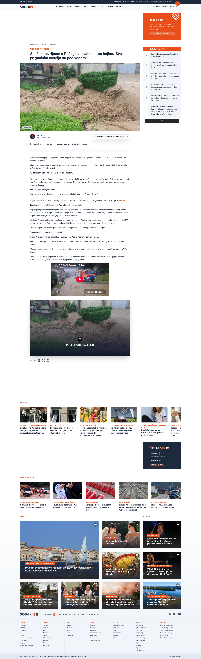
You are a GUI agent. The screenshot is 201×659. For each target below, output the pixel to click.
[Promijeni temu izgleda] (148, 7)
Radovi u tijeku (156, 460)
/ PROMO (24, 402)
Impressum (42, 656)
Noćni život (70, 628)
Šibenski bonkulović (166, 625)
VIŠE (162, 121)
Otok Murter (47, 638)
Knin (44, 630)
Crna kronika (24, 640)
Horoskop (139, 645)
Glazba (69, 630)
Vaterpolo (93, 635)
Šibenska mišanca (166, 638)
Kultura (101, 7)
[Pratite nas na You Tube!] (179, 614)
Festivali (69, 633)
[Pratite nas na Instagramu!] (174, 614)
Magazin (110, 7)
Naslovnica (34, 45)
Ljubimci (139, 648)
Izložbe (115, 635)
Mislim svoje (164, 635)
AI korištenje (82, 656)
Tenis (92, 638)
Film (114, 630)
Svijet (22, 635)
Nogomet (93, 625)
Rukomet (93, 630)
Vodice (45, 625)
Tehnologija (140, 633)
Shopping (139, 625)
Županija (77, 7)
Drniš (45, 633)
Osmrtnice (154, 453)
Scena (86, 7)
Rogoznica (46, 645)
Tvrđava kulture (118, 625)
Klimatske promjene (27, 645)
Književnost (117, 633)
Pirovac (45, 640)
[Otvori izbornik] (177, 3)
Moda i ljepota (141, 628)
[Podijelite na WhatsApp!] (48, 360)
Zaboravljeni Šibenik (166, 630)
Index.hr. (121, 200)
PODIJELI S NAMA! (162, 34)
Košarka (92, 628)
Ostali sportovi (95, 640)
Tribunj (45, 628)
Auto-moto (140, 635)
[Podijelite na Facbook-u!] (39, 360)
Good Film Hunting (166, 633)
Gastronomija (141, 638)
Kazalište (116, 628)
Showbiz (69, 625)
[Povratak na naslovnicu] (26, 6)
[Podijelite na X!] (43, 360)
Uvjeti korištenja (53, 656)
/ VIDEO (146, 516)
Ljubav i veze (140, 643)
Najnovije (60, 7)
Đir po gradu (24, 643)
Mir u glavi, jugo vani (166, 628)
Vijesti (69, 7)
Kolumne (119, 7)
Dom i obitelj (140, 640)
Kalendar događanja (158, 457)
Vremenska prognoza (27, 638)
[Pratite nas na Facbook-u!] (170, 614)
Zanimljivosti (140, 650)
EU (21, 633)
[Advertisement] (162, 383)
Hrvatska (53, 45)
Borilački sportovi (96, 633)
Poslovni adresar (157, 464)
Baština (115, 638)
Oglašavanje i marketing (68, 656)
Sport (93, 7)
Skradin (45, 635)
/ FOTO (23, 516)
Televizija (70, 635)
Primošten (46, 643)
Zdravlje (139, 630)
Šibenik (22, 628)
